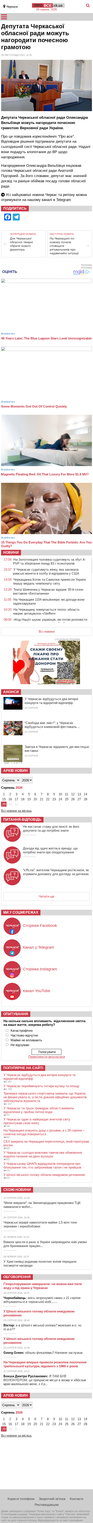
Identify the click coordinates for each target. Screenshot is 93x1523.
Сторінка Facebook (40, 925)
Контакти (76, 1499)
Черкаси (12, 6)
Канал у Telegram (38, 947)
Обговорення (17, 1277)
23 (54, 799)
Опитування (15, 1014)
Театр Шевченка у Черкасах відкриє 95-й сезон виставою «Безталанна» (48, 591)
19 (29, 799)
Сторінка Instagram (40, 969)
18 (22, 799)
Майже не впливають (26, 1040)
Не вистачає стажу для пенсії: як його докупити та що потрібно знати (51, 828)
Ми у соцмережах (20, 912)
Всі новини (47, 631)
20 (35, 799)
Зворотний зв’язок (52, 1499)
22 (48, 799)
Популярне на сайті (23, 1068)
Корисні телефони (21, 1499)
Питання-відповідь (22, 819)
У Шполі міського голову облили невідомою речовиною (44, 1175)
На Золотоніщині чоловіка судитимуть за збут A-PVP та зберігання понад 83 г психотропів (49, 561)
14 (85, 794)
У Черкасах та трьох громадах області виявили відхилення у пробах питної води (38, 1110)
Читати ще (46, 896)
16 (10, 799)
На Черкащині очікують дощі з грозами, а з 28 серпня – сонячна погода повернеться (44, 1132)
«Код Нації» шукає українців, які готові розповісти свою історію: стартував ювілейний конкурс (50, 621)
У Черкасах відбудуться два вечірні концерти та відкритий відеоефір (51, 701)
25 (66, 799)
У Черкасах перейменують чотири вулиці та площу (41, 1086)
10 (60, 794)
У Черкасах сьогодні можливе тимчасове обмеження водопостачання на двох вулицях (42, 1154)
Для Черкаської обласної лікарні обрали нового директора (21, 244)
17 (16, 799)
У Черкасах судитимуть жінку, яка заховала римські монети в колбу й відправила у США (46, 571)
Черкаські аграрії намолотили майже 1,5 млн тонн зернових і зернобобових (40, 1224)
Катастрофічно (22, 1030)
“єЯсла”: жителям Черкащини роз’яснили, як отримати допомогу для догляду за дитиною (56, 872)
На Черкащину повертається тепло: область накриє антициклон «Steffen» (46, 611)
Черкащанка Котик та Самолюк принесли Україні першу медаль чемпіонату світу (49, 581)
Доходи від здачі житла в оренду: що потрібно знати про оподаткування (50, 850)
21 (41, 799)
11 (66, 794)
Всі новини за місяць (16, 810)
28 (85, 799)
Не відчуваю (20, 1045)
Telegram (63, 200)
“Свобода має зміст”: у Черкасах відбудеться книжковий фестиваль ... (52, 725)
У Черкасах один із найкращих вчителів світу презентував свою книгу (36, 1121)
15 (4, 799)
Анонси (11, 692)
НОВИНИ (11, 552)
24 (60, 799)
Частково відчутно (24, 1035)
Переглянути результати (46, 1056)
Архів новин (15, 770)
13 (79, 794)
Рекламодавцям (47, 1504)
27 (79, 799)
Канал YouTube (36, 991)
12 (73, 794)
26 (73, 799)
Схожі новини (17, 1190)
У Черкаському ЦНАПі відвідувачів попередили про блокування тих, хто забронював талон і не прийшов (42, 1165)
